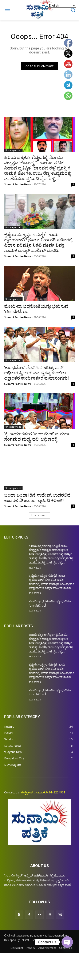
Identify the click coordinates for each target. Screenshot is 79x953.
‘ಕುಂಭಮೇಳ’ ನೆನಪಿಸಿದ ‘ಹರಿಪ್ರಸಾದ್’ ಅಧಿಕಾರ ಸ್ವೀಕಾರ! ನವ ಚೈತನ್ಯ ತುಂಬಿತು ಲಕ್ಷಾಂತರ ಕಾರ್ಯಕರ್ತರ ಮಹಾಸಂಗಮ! (36, 373)
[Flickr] (39, 915)
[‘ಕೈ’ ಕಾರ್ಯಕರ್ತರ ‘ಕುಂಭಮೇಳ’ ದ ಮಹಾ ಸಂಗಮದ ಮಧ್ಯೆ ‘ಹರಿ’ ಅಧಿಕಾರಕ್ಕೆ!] (39, 411)
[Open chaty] (67, 942)
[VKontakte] (60, 915)
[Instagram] (50, 915)
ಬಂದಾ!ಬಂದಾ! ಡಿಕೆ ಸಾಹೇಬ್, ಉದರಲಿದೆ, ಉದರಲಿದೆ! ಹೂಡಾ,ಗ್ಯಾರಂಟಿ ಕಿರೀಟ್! (37, 498)
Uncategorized (13, 150)
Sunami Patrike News (17, 184)
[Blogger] (19, 915)
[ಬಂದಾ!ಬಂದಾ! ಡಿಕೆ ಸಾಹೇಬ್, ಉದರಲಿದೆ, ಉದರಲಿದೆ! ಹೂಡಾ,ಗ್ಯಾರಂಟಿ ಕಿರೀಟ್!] (39, 472)
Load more (38, 515)
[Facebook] (29, 915)
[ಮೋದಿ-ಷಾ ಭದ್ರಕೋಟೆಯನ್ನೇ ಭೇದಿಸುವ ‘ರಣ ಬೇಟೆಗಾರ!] (39, 283)
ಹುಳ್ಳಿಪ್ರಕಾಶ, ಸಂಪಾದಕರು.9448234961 (42, 792)
